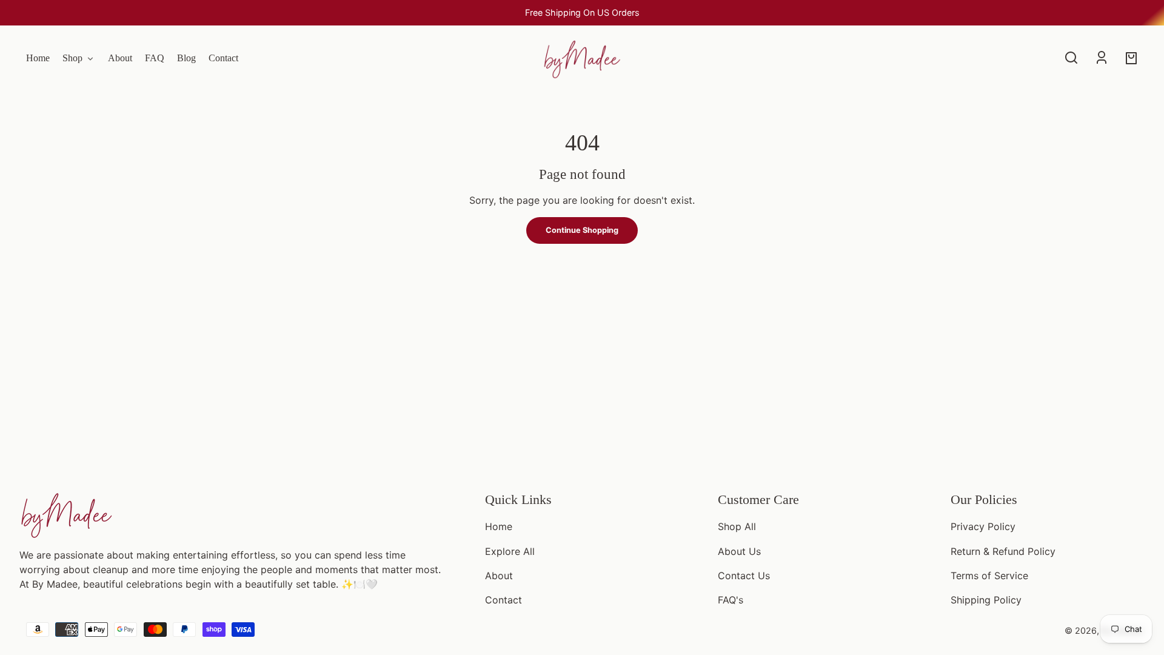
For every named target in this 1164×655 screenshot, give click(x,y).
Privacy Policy (983, 526)
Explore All (510, 551)
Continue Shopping (582, 230)
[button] (1071, 57)
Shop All (737, 526)
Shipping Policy (986, 600)
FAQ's (730, 600)
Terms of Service (989, 575)
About (499, 575)
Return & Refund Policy (1003, 551)
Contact (503, 600)
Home (498, 526)
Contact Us (744, 575)
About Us (739, 551)
